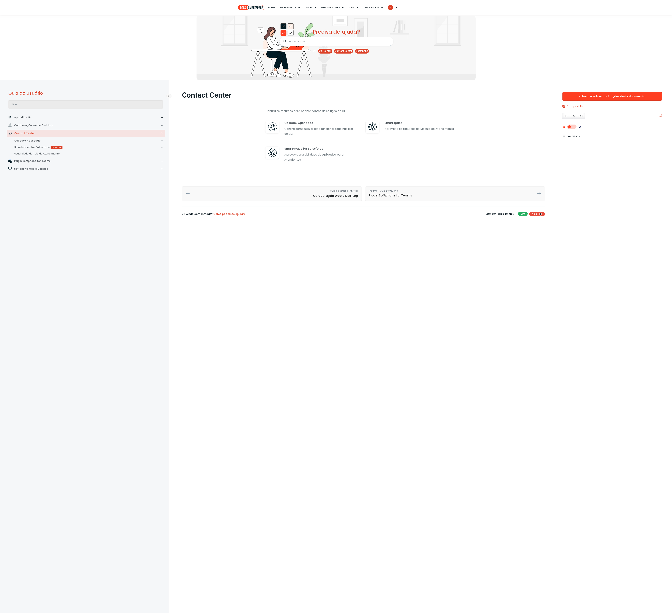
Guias (309, 7)
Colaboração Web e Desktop (33, 125)
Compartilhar (576, 106)
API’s (352, 7)
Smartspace (288, 7)
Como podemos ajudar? (229, 214)
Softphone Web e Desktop (31, 169)
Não (536, 214)
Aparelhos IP (22, 117)
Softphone (362, 51)
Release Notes (330, 7)
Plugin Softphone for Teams (32, 161)
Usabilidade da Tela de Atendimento (37, 153)
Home (271, 7)
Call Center (325, 51)
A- (566, 116)
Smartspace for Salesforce (38, 147)
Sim (523, 214)
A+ (581, 116)
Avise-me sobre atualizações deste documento (612, 96)
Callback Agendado (27, 140)
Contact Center (343, 51)
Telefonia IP (371, 7)
